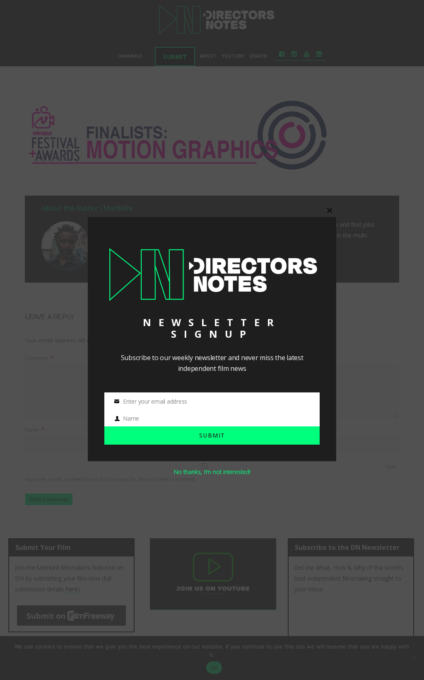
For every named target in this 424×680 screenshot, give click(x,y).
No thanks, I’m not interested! (211, 472)
